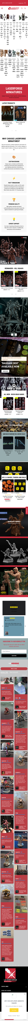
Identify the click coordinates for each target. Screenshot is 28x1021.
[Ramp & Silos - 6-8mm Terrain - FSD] (20, 443)
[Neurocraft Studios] (11, 17)
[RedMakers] (8, 17)
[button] (2, 8)
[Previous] (12, 131)
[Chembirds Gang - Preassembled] (8, 403)
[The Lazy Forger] (18, 53)
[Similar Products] (11, 107)
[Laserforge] (1, 17)
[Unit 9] (2, 53)
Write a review (14, 668)
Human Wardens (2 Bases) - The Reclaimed (8, 452)
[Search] (21, 8)
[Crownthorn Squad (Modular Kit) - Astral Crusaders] (8, 113)
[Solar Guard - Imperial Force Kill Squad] (21, 279)
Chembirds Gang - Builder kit (20, 412)
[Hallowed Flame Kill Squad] (7, 279)
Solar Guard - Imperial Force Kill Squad (21, 288)
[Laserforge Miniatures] (13, 8)
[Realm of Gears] (6, 53)
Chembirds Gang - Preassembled (8, 412)
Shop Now (14, 322)
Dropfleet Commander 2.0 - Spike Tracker (20, 497)
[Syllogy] (10, 53)
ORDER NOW (5, 371)
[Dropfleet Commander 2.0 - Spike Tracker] (20, 486)
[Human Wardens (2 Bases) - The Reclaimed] (8, 443)
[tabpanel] (14, 357)
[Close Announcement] (25, 3)
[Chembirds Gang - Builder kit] (20, 403)
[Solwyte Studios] (4, 17)
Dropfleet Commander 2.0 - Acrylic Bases (8, 497)
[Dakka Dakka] (14, 17)
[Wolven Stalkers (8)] (20, 113)
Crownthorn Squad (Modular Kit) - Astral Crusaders (7, 123)
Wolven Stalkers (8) (20, 122)
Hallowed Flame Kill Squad (7, 288)
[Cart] (25, 8)
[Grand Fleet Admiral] (26, 53)
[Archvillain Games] (14, 53)
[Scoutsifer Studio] (22, 53)
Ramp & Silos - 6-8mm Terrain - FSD (20, 451)
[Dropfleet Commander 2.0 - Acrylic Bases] (8, 486)
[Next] (16, 131)
